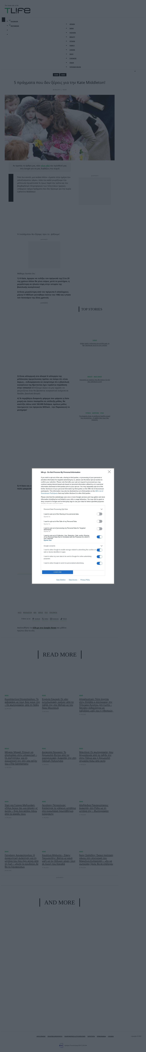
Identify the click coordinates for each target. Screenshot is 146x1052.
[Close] (110, 472)
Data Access (73, 580)
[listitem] (73, 509)
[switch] (99, 514)
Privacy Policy (85, 580)
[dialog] (73, 526)
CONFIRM (58, 572)
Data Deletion (61, 580)
